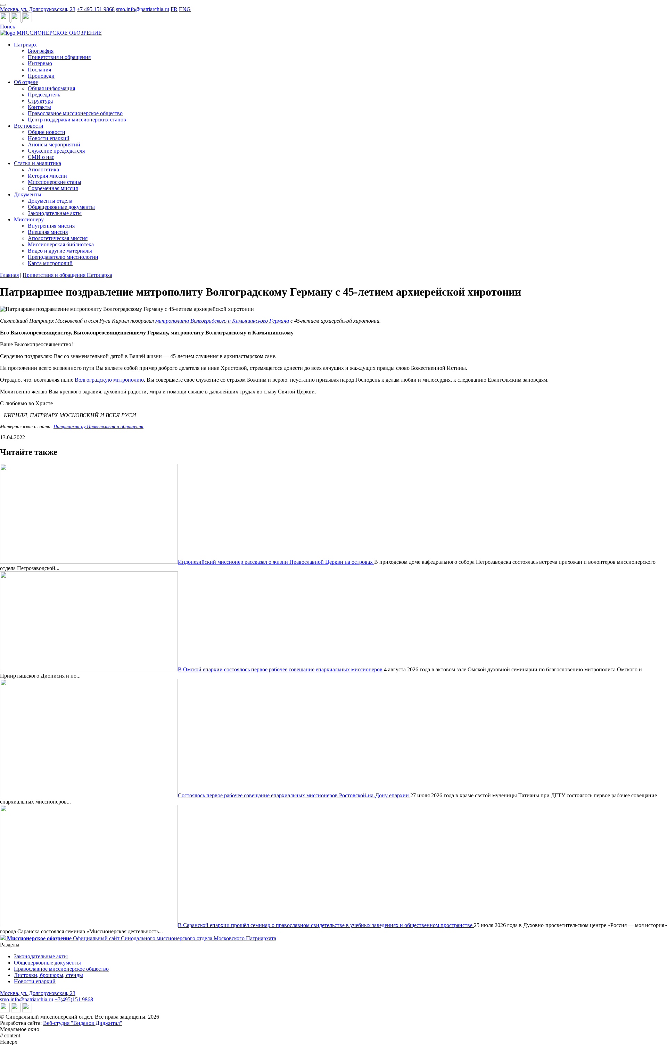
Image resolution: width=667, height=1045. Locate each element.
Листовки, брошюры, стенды (48, 975)
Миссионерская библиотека (61, 244)
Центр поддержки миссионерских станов (77, 119)
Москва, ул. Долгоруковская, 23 (37, 9)
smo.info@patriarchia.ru (142, 9)
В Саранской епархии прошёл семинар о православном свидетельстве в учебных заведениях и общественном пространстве (326, 925)
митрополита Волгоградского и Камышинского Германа (222, 321)
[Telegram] (5, 20)
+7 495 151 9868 (96, 9)
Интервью (40, 63)
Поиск (7, 26)
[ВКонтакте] (16, 20)
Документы (27, 194)
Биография (40, 51)
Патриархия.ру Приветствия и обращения (98, 426)
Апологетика (43, 169)
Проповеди (41, 76)
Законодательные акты (55, 213)
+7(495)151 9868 (74, 999)
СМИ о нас (41, 157)
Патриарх (25, 45)
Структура (40, 101)
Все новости (28, 126)
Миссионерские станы (54, 182)
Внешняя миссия (48, 232)
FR (174, 9)
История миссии (47, 176)
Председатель (44, 94)
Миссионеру (29, 219)
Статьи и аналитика (37, 163)
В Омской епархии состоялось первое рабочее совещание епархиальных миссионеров (281, 669)
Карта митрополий (50, 263)
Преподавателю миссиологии (63, 257)
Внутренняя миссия (51, 226)
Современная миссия (53, 188)
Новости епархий (48, 138)
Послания (39, 70)
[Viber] (27, 20)
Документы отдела (50, 201)
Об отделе (26, 82)
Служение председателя (56, 151)
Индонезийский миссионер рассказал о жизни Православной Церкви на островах (276, 562)
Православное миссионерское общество (75, 113)
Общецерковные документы (61, 207)
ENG (185, 9)
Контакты (39, 107)
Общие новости (46, 132)
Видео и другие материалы (60, 251)
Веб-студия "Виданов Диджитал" (82, 1023)
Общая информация (51, 88)
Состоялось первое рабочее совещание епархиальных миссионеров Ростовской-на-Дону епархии (294, 795)
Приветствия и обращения (59, 57)
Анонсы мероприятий (54, 144)
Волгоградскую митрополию (109, 380)
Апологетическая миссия (58, 238)
